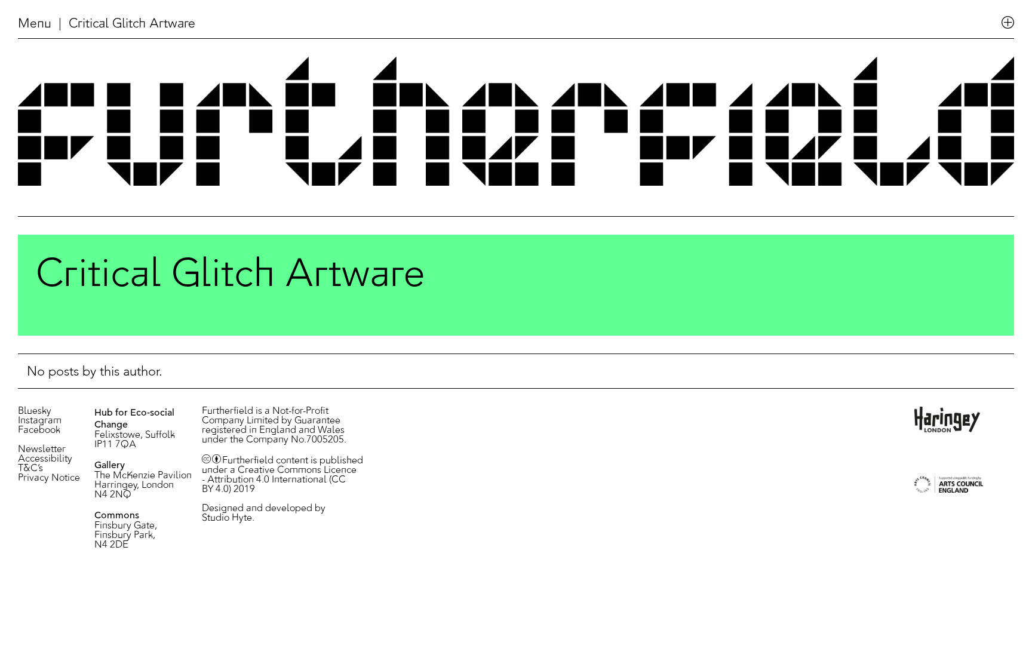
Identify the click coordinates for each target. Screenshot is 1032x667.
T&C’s (30, 469)
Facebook (39, 430)
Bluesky (34, 411)
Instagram (40, 421)
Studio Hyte (227, 518)
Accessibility (45, 459)
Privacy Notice (49, 478)
